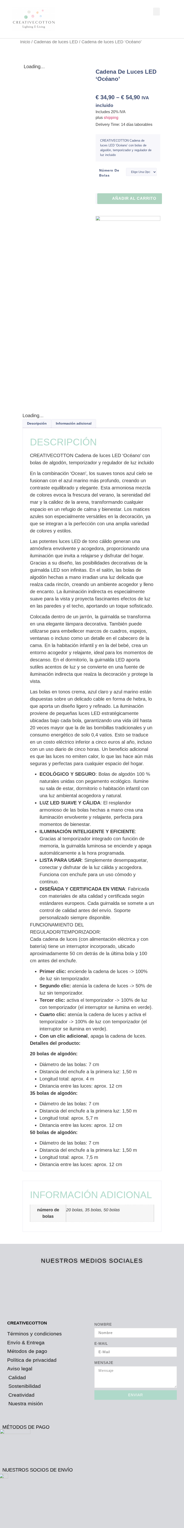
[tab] (37, 423)
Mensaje (103, 1363)
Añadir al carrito (134, 198)
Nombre (103, 1324)
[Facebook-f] (76, 1289)
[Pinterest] (92, 1289)
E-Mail (101, 1343)
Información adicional (74, 423)
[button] (156, 12)
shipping (111, 118)
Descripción (37, 423)
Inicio (25, 41)
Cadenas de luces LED (56, 41)
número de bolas (109, 172)
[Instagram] (108, 1289)
